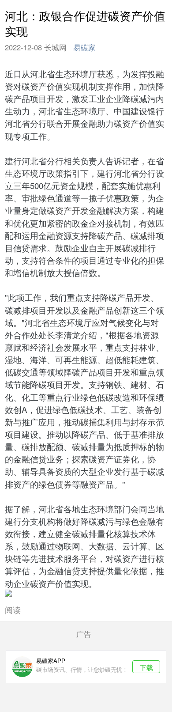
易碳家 (84, 47)
